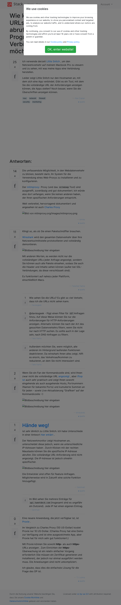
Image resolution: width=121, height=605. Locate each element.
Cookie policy (56, 42)
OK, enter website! (60, 49)
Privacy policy (73, 42)
